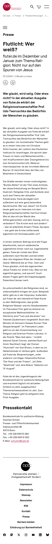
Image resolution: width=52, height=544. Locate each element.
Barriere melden (26, 522)
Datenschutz (26, 489)
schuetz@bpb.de (20, 441)
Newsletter (26, 500)
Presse (18, 16)
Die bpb (6, 16)
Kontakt (26, 511)
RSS (26, 506)
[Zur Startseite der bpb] (12, 9)
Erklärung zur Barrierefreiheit (26, 527)
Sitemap (26, 495)
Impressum (26, 484)
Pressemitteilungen (34, 16)
